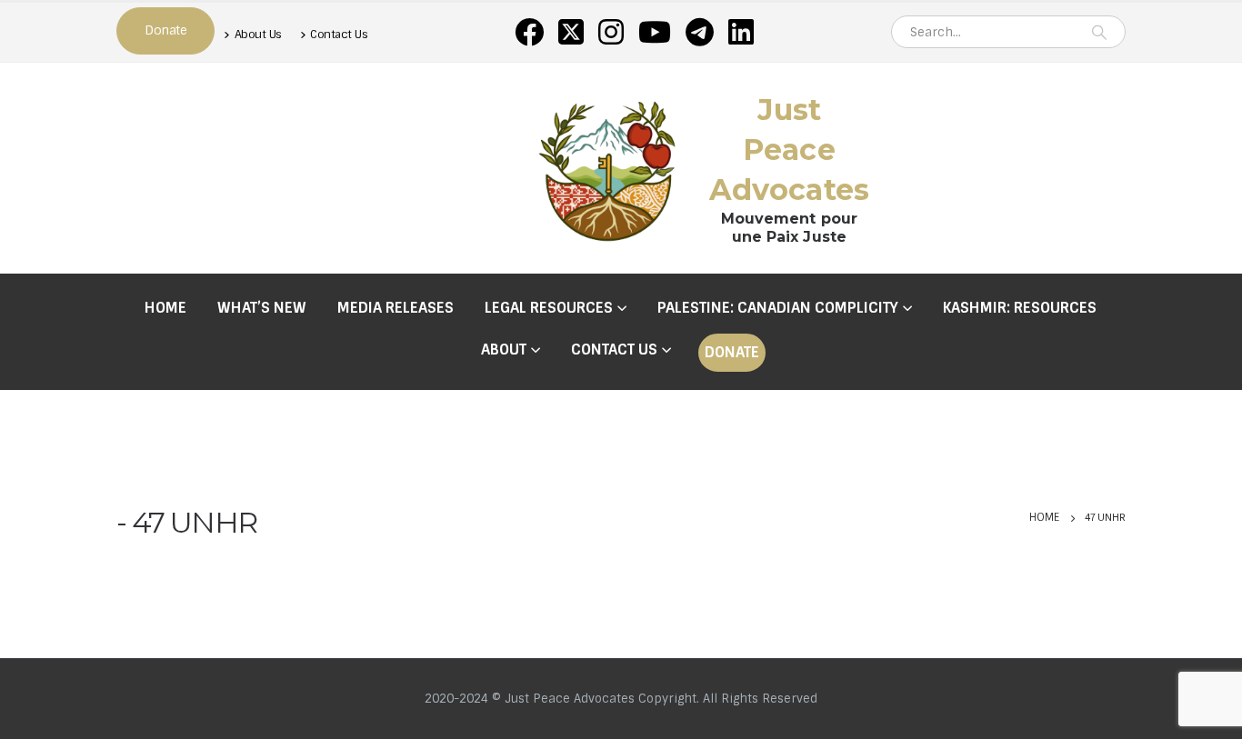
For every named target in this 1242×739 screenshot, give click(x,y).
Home (165, 307)
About (503, 349)
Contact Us (338, 34)
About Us (258, 34)
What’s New (261, 307)
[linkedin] (741, 32)
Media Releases (395, 307)
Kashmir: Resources (1020, 307)
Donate (732, 352)
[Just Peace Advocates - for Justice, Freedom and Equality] (607, 168)
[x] (571, 32)
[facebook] (529, 32)
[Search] (1099, 31)
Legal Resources (549, 307)
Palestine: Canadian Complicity (777, 307)
